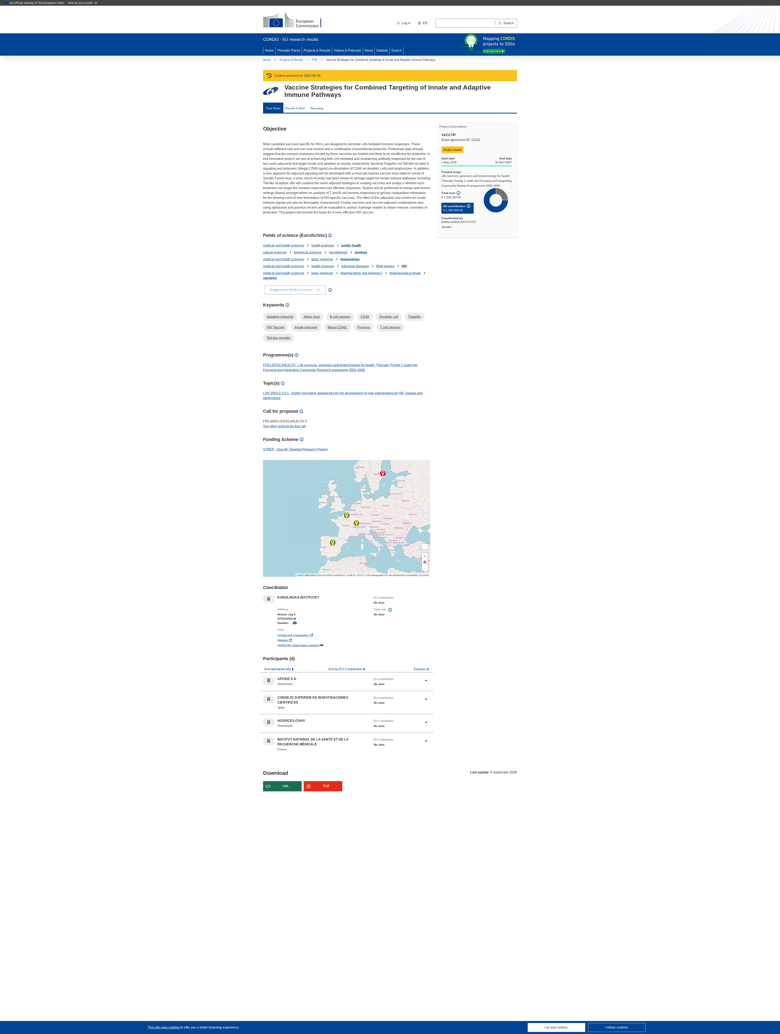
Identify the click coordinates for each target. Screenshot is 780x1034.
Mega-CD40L (337, 327)
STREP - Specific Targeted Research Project (295, 449)
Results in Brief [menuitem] (295, 108)
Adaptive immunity (280, 316)
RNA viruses (385, 266)
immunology (350, 259)
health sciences (322, 245)
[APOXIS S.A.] (356, 523)
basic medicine (322, 259)
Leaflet (300, 575)
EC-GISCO (358, 575)
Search (396, 50)
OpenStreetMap (325, 575)
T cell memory (390, 327)
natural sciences (275, 252)
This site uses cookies (164, 1027)
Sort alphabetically (278, 669)
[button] (423, 23)
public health (351, 245)
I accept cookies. (556, 1027)
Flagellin (414, 316)
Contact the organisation (308, 635)
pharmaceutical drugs (405, 273)
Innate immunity (306, 327)
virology (361, 252)
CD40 (365, 316)
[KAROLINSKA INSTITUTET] (383, 473)
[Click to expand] (426, 681)
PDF (326, 786)
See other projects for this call (284, 426)
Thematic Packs (288, 50)
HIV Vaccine (276, 327)
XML (285, 786)
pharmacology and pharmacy (361, 273)
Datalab (382, 50)
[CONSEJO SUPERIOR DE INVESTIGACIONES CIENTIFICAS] (332, 542)
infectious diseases (355, 266)
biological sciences (308, 252)
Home (269, 50)
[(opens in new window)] (296, 20)
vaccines (270, 278)
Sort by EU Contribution (345, 669)
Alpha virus (311, 316)
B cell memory (340, 316)
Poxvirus (363, 327)
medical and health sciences (283, 245)
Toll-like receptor (278, 338)
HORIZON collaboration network (313, 645)
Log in (406, 23)
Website (297, 640)
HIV (404, 266)
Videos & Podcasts (347, 50)
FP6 (314, 59)
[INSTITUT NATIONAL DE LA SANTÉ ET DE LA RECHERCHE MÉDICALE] (346, 515)
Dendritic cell (388, 316)
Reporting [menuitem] (317, 108)
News (369, 50)
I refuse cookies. (616, 1027)
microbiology (338, 252)
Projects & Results (317, 50)
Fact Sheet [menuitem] (273, 108)
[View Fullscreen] (425, 547)
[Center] (425, 562)
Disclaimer (424, 575)
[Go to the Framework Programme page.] (270, 91)
